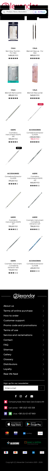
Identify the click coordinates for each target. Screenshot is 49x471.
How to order (11, 315)
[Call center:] (6, 407)
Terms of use (11, 330)
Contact (8, 340)
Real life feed (11, 374)
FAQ (6, 344)
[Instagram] (21, 396)
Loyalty (8, 369)
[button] (30, 15)
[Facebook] (16, 396)
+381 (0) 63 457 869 (27, 413)
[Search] (4, 12)
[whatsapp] (11, 413)
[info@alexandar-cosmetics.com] (31, 396)
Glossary (8, 359)
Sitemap (8, 349)
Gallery (7, 354)
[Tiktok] (26, 396)
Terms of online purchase (18, 310)
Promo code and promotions (20, 325)
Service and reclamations (18, 335)
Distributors (10, 364)
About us (9, 306)
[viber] (6, 413)
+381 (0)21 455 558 (26, 408)
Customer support (14, 320)
